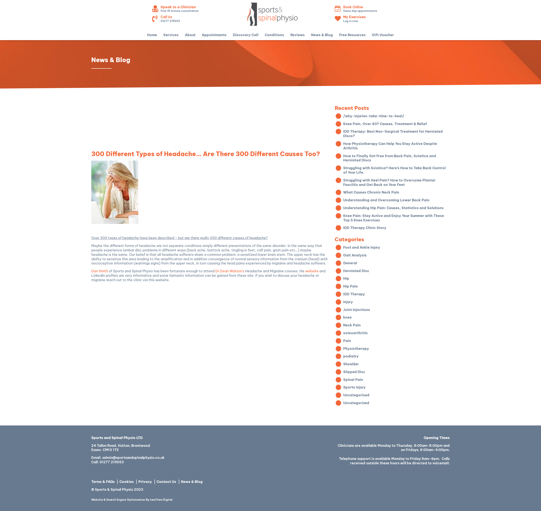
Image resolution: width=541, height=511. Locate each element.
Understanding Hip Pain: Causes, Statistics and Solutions (393, 208)
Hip (346, 278)
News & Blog (192, 482)
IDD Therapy (354, 294)
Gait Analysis (355, 255)
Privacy (145, 482)
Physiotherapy (356, 348)
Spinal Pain (353, 379)
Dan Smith (99, 271)
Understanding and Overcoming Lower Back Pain (386, 200)
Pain (347, 341)
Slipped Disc (354, 372)
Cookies (126, 482)
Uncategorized (356, 403)
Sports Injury (354, 387)
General (350, 263)
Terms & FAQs (103, 482)
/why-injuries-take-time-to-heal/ (373, 116)
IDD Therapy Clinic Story (364, 228)
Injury (348, 302)
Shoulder (351, 364)
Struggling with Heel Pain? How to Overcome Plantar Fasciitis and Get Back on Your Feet (389, 182)
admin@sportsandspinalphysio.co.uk (133, 457)
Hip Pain (350, 286)
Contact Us (166, 482)
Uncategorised (356, 395)
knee (347, 317)
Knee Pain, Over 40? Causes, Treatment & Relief (385, 124)
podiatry (351, 356)
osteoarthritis (355, 333)
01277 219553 (112, 462)
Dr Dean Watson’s (229, 271)
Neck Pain (352, 325)
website (311, 271)
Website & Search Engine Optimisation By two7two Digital (131, 499)
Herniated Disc (356, 271)
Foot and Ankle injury (361, 247)
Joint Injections (356, 310)
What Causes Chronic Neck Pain (371, 192)
